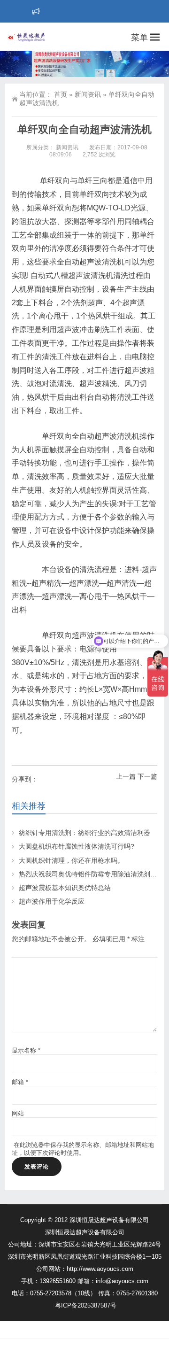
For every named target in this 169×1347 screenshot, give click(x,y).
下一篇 (147, 776)
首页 (60, 94)
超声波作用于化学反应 (51, 901)
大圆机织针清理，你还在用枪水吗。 (71, 860)
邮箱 (20, 1081)
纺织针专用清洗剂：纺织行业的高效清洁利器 (84, 832)
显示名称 (26, 1050)
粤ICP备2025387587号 (85, 1305)
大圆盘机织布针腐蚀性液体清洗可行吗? (76, 846)
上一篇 (126, 776)
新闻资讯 (88, 94)
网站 (18, 1113)
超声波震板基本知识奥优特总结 (65, 887)
